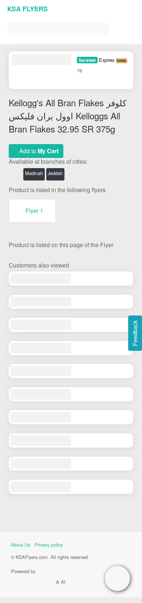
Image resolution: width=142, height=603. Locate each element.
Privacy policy (49, 544)
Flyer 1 (34, 210)
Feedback (135, 333)
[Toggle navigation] (127, 27)
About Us (20, 544)
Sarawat (87, 60)
